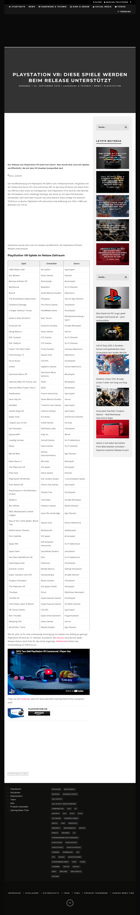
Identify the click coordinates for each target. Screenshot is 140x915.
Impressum (15, 789)
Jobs (12, 803)
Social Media (103, 7)
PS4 (78, 852)
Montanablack (69, 828)
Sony (25, 773)
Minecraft (56, 828)
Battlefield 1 (69, 789)
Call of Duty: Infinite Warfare (64, 804)
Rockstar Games (74, 857)
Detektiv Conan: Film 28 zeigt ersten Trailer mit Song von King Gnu (113, 205)
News (32, 7)
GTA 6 (80, 813)
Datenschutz (16, 796)
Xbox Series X (76, 871)
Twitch (66, 866)
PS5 (53, 857)
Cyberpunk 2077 (58, 808)
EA (75, 808)
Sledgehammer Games (60, 861)
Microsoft (73, 823)
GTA (64, 813)
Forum (121, 7)
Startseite (18, 7)
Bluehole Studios (70, 794)
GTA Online (56, 818)
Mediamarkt (62, 641)
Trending (125, 12)
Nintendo (65, 833)
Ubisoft (76, 866)
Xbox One (63, 871)
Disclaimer (15, 792)
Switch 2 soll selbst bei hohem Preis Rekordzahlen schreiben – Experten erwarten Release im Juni (113, 253)
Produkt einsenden (19, 806)
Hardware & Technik (54, 7)
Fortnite (55, 813)
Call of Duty (57, 799)
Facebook (25, 699)
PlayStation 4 (14, 773)
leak (63, 823)
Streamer (55, 866)
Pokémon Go (68, 852)
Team (13, 799)
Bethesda (55, 794)
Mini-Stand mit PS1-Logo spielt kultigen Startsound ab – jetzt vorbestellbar (113, 157)
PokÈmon (55, 852)
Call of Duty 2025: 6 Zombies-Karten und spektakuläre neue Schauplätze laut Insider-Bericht (112, 181)
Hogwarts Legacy (71, 818)
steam (82, 861)
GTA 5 (72, 813)
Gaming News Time (19, 810)
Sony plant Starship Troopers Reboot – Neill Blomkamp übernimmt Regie (112, 229)
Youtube (55, 876)
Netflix (82, 828)
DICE (69, 808)
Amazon (60, 637)
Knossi (54, 823)
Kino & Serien (80, 7)
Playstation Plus (74, 847)
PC (74, 833)
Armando (25, 86)
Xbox (54, 871)
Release (61, 857)
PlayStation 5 (57, 847)
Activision (56, 789)
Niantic (55, 833)
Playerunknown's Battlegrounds (65, 837)
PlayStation (112, 86)
